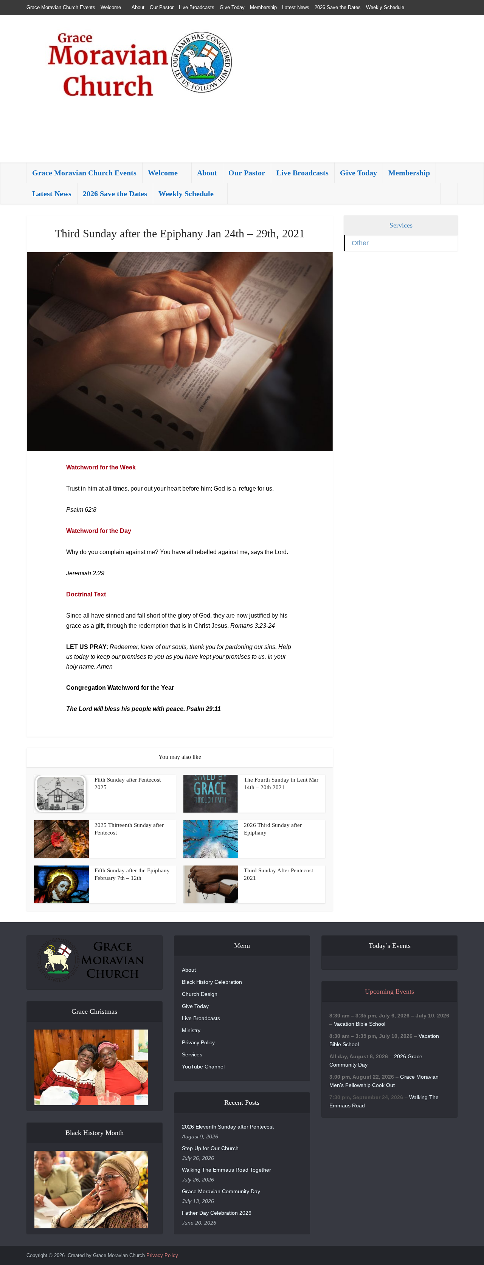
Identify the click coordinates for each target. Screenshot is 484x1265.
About (138, 7)
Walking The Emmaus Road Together (226, 1170)
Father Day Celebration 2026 (216, 1213)
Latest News (295, 7)
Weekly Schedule (385, 7)
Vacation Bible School (359, 1024)
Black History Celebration (212, 982)
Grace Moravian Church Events (60, 7)
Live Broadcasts (196, 7)
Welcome (111, 7)
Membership (263, 7)
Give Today (232, 7)
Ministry (191, 1030)
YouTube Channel (203, 1067)
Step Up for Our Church (210, 1148)
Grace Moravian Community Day (221, 1191)
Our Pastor (162, 7)
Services (192, 1054)
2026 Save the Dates (338, 7)
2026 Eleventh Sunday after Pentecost (228, 1127)
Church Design (199, 994)
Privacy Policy (198, 1042)
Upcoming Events (389, 991)
